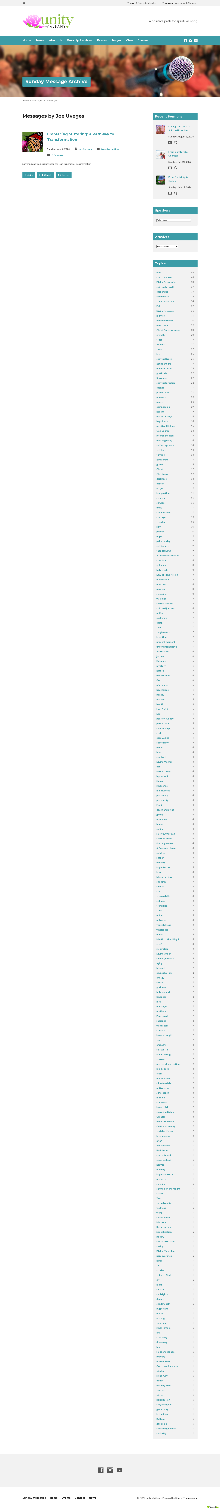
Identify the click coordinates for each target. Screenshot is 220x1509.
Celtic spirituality (166, 1126)
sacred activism (165, 1111)
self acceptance (165, 445)
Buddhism (162, 1150)
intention (161, 637)
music (159, 934)
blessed (160, 968)
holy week (162, 569)
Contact (80, 1497)
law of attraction (165, 1241)
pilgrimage (162, 685)
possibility (162, 795)
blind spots (162, 1068)
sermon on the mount (168, 1188)
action (159, 613)
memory (161, 1179)
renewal (160, 497)
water (159, 1313)
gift (158, 1279)
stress (159, 1193)
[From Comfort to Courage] (160, 157)
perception (162, 723)
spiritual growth (165, 286)
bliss (158, 752)
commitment (163, 512)
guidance (161, 565)
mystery (161, 665)
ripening (161, 1183)
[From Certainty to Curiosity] (160, 182)
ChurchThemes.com (186, 1497)
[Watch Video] (170, 142)
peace (159, 402)
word (159, 1212)
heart (159, 1346)
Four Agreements (166, 843)
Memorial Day (164, 876)
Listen (65, 174)
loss (158, 872)
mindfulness (163, 790)
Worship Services (79, 40)
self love (161, 449)
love (158, 272)
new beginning (164, 440)
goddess (161, 987)
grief (159, 944)
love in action (163, 1135)
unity (159, 507)
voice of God (163, 1275)
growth (160, 334)
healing (160, 411)
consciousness (164, 277)
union (159, 915)
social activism (164, 1131)
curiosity (161, 1433)
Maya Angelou (164, 1404)
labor (159, 1260)
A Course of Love (166, 848)
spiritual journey (165, 608)
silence (160, 886)
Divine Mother (164, 761)
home (159, 824)
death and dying (165, 809)
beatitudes (162, 689)
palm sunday (163, 541)
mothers (161, 1011)
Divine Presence (165, 310)
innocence (162, 785)
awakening (162, 459)
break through (164, 416)
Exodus (160, 982)
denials (160, 1298)
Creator (160, 1116)
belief (159, 747)
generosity (162, 1409)
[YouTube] (196, 40)
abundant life (163, 363)
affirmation (162, 651)
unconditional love (166, 646)
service (160, 502)
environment (163, 1078)
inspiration (162, 948)
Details (29, 174)
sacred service (164, 603)
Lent (158, 713)
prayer (160, 531)
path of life (162, 392)
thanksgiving (163, 550)
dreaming (161, 1342)
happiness (162, 421)
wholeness (162, 929)
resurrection (163, 1217)
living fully (162, 1375)
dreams (160, 699)
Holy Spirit (162, 709)
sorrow (160, 1059)
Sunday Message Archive (56, 81)
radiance (161, 1020)
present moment (165, 641)
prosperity (162, 800)
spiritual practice (165, 382)
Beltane (160, 1418)
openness (161, 819)
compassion (163, 406)
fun (158, 1265)
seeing (160, 1246)
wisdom (160, 1370)
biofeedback (163, 1361)
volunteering (163, 1054)
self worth (162, 1049)
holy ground (163, 992)
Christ (159, 469)
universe (161, 920)
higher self (162, 776)
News (40, 40)
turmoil (160, 454)
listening (161, 661)
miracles (161, 584)
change (160, 387)
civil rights (162, 1294)
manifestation (164, 368)
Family (160, 804)
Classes (143, 40)
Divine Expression (166, 282)
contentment (163, 1155)
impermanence (164, 1174)
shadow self (163, 1303)
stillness (161, 900)
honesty (161, 862)
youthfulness (163, 924)
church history (164, 972)
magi (159, 1284)
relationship (163, 728)
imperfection (163, 867)
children (160, 852)
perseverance (164, 1255)
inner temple (163, 1327)
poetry (160, 1236)
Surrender (162, 378)
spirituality (162, 742)
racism (160, 1289)
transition (161, 905)
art (158, 1332)
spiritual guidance (166, 1428)
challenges (162, 291)
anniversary (163, 1145)
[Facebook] (185, 40)
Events (102, 40)
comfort (161, 756)
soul (158, 891)
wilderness (162, 1025)
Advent (160, 344)
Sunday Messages (34, 1497)
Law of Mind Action (167, 574)
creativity (161, 1337)
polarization (163, 1399)
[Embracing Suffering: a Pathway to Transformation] (32, 149)
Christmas (162, 473)
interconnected (165, 435)
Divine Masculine (165, 1251)
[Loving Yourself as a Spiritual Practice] (160, 131)
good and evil (163, 1159)
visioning (161, 598)
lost (158, 1001)
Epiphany (161, 1102)
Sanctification (164, 1231)
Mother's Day (164, 838)
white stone (163, 675)
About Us (55, 40)
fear (158, 627)
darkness (161, 478)
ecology (160, 1318)
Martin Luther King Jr (168, 939)
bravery (160, 1356)
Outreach (161, 1030)
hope (159, 536)
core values (162, 737)
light (158, 526)
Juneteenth (162, 1092)
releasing (161, 593)
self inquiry (162, 545)
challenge (161, 617)
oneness (161, 397)
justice (160, 656)
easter (160, 483)
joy (158, 354)
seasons (161, 1390)
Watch (47, 174)
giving (159, 814)
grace (159, 464)
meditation (162, 579)
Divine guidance (165, 958)
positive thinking (165, 426)
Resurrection (163, 1227)
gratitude (161, 373)
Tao (158, 1198)
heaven (160, 1164)
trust (159, 339)
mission (160, 1097)
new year (161, 589)
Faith (159, 306)
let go (159, 488)
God (158, 680)
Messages (37, 100)
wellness (161, 1207)
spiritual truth (164, 358)
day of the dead (165, 1121)
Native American (165, 833)
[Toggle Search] (23, 3)
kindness (161, 996)
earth (159, 622)
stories (160, 1270)
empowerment (164, 320)
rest (158, 732)
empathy (161, 1044)
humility (160, 1169)
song (159, 1039)
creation (161, 560)
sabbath (161, 881)
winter (160, 1394)
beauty (160, 694)
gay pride (161, 1423)
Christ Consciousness (168, 330)
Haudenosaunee (165, 1351)
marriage (161, 1006)
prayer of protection (168, 1063)
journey (160, 315)
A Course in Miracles (167, 555)
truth (159, 910)
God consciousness (167, 1366)
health (159, 704)
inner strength (164, 1035)
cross (159, 1073)
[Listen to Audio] (175, 142)
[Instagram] (190, 40)
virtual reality (164, 1203)
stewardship (163, 896)
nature (160, 670)
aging (159, 963)
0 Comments (59, 155)
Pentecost (162, 1015)
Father (160, 857)
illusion (160, 780)
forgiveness (163, 632)
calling (159, 828)
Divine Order (163, 953)
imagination (163, 493)
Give (129, 40)
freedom (161, 521)
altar (159, 1140)
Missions (161, 1222)
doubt (159, 1380)
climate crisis (163, 1083)
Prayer (116, 40)
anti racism (162, 1087)
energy (160, 977)
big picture (162, 1308)
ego (158, 766)
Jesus (159, 349)
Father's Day (163, 771)
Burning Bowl (163, 1385)
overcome (162, 325)
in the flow (162, 1414)
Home (26, 40)
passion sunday (165, 718)
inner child (162, 1107)
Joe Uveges (52, 100)
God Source (162, 430)
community (162, 296)
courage (161, 517)
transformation (110, 148)
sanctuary (162, 1322)
